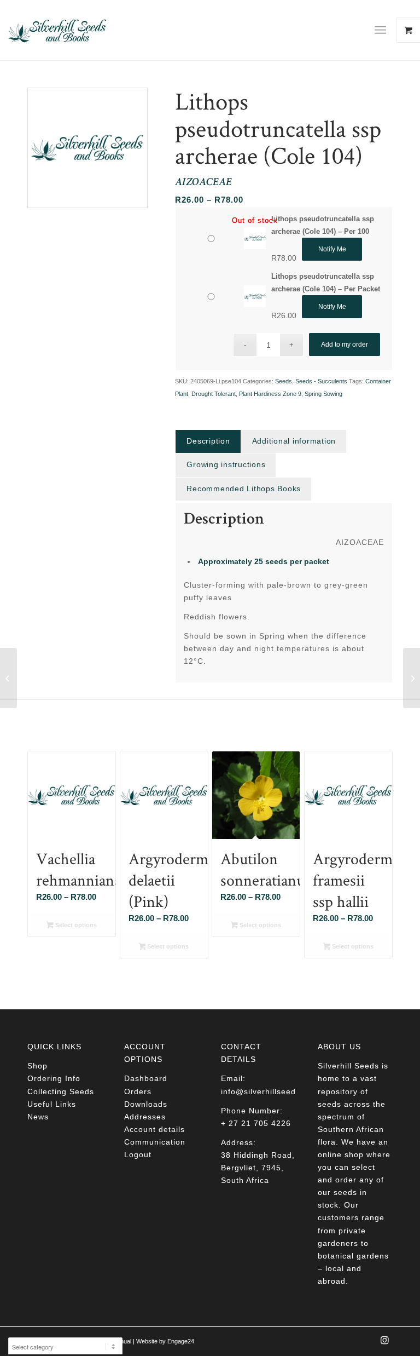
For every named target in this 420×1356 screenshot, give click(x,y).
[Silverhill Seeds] (57, 30)
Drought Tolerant (213, 393)
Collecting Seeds (60, 1091)
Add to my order (344, 344)
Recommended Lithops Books (243, 488)
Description (208, 440)
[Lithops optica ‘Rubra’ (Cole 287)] (8, 678)
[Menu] (380, 30)
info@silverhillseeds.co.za (272, 1091)
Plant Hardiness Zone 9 (270, 393)
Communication (154, 1141)
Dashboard (145, 1078)
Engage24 (180, 1341)
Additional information (294, 440)
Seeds (283, 381)
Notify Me (332, 249)
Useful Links (51, 1104)
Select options (75, 925)
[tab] (208, 441)
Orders (137, 1091)
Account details (154, 1129)
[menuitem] (384, 30)
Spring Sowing (323, 393)
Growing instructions (225, 464)
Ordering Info (53, 1078)
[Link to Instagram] (384, 1343)
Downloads (145, 1104)
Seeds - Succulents (321, 381)
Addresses (145, 1116)
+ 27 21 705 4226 (256, 1123)
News (38, 1116)
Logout (137, 1154)
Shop (37, 1065)
